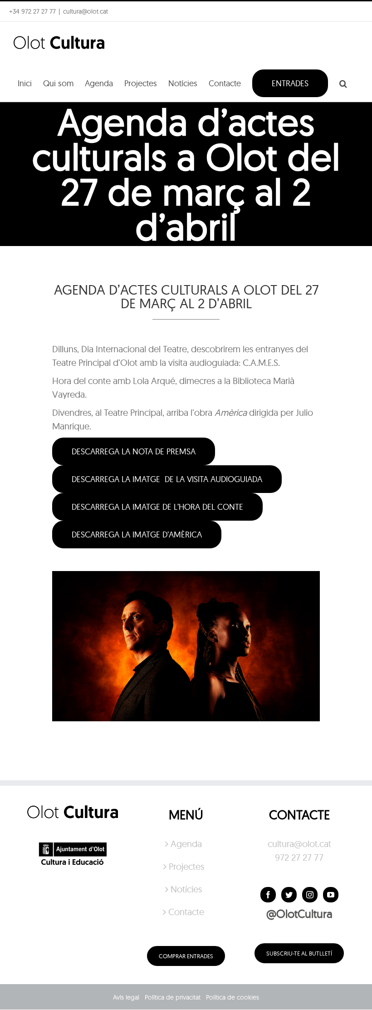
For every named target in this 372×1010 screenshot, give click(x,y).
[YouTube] (330, 894)
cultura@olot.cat (299, 843)
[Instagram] (310, 894)
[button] (343, 83)
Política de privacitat (173, 997)
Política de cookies (232, 997)
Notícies (186, 889)
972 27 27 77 (299, 857)
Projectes (186, 866)
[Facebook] (268, 894)
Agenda (186, 843)
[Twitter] (289, 894)
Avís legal (126, 997)
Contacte (186, 911)
